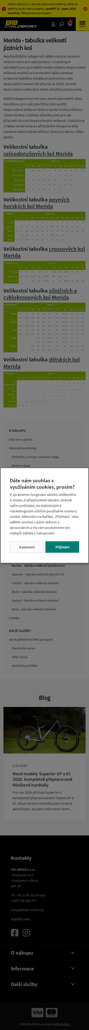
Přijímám (62, 547)
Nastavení (27, 547)
